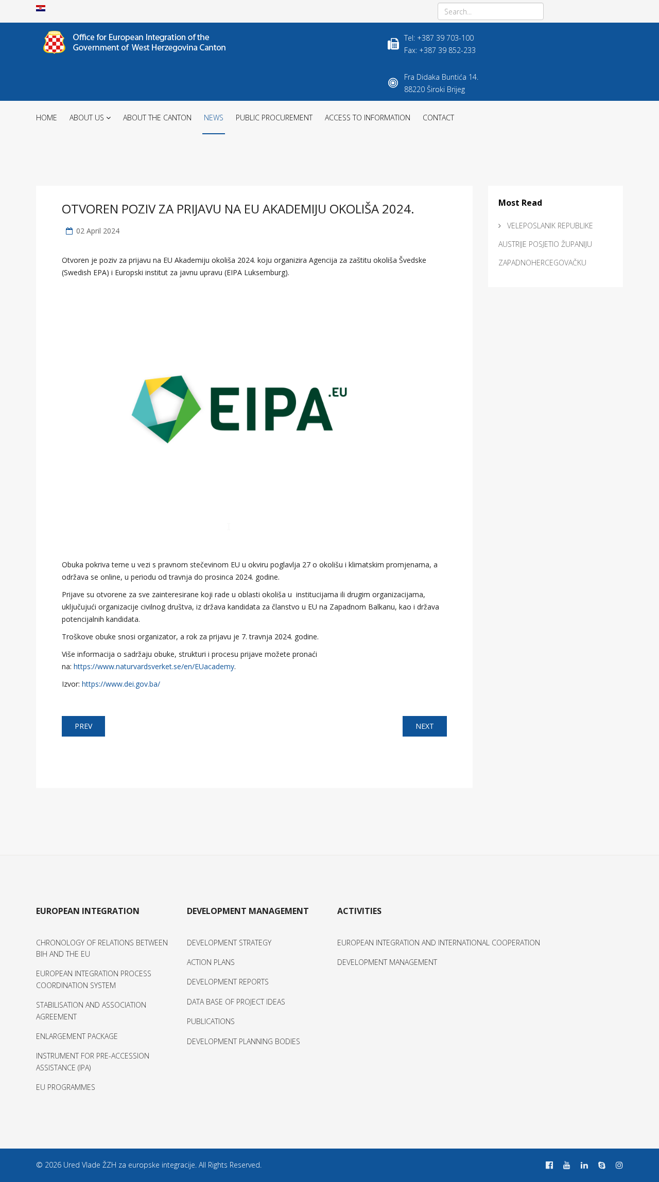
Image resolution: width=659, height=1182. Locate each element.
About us (87, 117)
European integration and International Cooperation (438, 942)
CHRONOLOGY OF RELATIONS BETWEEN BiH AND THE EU (102, 948)
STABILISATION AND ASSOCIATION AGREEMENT (91, 1010)
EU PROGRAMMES (65, 1087)
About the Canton (157, 117)
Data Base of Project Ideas (236, 1002)
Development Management (387, 962)
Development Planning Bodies (243, 1041)
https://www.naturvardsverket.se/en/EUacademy (154, 666)
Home (46, 117)
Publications (211, 1021)
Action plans (211, 962)
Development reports (228, 982)
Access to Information (367, 117)
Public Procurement (274, 117)
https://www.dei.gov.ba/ (121, 684)
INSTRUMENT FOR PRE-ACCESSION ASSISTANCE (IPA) (92, 1061)
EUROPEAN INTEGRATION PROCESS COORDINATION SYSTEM (93, 979)
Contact (438, 117)
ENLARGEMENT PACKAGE (77, 1036)
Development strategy (229, 942)
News (213, 117)
